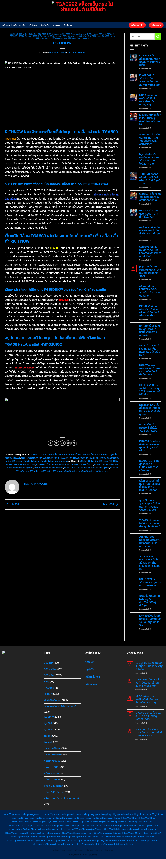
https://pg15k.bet (136, 814)
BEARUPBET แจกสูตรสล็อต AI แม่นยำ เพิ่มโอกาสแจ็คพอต (149, 465)
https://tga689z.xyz (54, 814)
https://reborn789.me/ (71, 829)
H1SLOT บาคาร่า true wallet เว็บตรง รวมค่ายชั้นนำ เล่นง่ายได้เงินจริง (149, 370)
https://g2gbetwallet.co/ (142, 836)
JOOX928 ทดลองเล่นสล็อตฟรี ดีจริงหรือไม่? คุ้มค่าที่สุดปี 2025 (149, 178)
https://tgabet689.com (58, 840)
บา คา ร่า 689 (76, 36)
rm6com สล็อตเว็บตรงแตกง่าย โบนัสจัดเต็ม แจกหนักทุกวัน (149, 232)
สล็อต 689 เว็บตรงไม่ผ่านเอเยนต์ (75, 38)
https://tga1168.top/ (103, 821)
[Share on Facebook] (50, 443)
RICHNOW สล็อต (43, 464)
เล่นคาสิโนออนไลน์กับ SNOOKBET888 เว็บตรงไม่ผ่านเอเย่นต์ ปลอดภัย (149, 485)
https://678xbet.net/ (143, 821)
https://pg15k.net (54, 818)
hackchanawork (77, 52)
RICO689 (49, 688)
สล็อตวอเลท (92, 684)
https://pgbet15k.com (74, 818)
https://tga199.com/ (148, 825)
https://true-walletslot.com (46, 833)
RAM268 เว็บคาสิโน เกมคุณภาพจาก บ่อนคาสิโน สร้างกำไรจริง (149, 330)
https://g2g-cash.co (117, 814)
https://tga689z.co (33, 814)
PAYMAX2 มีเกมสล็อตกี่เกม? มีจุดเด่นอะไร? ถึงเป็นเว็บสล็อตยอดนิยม (149, 311)
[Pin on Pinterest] (68, 443)
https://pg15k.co (37, 818)
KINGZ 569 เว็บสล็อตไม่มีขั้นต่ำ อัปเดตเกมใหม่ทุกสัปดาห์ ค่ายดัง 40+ (149, 80)
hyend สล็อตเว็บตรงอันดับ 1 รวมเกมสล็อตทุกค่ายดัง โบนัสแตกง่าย (149, 159)
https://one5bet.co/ (127, 825)
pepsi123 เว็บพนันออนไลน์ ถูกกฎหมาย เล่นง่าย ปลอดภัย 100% (150, 271)
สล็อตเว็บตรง (92, 677)
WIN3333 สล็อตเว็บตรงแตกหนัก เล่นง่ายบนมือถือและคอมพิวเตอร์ (149, 139)
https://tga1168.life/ (123, 821)
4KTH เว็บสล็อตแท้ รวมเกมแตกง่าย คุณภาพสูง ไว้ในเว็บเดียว (149, 350)
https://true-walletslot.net (45, 829)
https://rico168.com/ (85, 825)
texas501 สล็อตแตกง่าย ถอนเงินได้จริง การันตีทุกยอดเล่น (150, 197)
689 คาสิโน (23, 34)
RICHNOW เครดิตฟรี (61, 464)
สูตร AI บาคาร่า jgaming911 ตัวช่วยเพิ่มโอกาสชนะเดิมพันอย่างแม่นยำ (149, 505)
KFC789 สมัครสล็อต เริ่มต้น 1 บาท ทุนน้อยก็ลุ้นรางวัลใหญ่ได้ (150, 119)
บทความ (56, 25)
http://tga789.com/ (62, 821)
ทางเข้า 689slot (33, 36)
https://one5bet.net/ (106, 825)
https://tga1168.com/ (22, 821)
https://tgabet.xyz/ (42, 821)
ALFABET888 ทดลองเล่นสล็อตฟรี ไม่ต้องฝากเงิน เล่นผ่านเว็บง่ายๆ (150, 541)
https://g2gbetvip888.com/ (24, 836)
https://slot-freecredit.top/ (119, 844)
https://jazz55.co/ (152, 833)
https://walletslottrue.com (116, 829)
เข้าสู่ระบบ (33, 25)
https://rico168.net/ (64, 825)
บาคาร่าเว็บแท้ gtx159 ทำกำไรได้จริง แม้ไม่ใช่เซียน (148, 427)
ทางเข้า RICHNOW (72, 467)
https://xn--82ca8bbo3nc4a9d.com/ (111, 836)
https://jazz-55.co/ (90, 833)
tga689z (111, 34)
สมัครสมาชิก (19, 25)
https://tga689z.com (13, 814)
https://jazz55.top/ (70, 833)
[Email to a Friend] (62, 443)
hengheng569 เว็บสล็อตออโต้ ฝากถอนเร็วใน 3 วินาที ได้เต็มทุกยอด (150, 409)
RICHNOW (113, 461)
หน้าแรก (6, 25)
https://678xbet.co (17, 825)
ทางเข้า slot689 (48, 36)
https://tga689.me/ (37, 840)
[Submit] (158, 36)
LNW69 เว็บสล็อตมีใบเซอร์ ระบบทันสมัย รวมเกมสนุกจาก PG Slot (150, 620)
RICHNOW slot (12, 464)
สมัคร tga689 (103, 36)
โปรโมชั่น (45, 25)
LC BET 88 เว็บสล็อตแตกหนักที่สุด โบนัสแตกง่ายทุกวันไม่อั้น (149, 60)
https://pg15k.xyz (19, 818)
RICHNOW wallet (27, 464)
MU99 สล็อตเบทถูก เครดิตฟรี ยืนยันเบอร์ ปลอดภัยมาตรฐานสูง (149, 100)
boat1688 (108, 504)
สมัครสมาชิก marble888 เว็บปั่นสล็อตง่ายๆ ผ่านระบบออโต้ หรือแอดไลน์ (149, 563)
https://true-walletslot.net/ (61, 844)
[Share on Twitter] (56, 443)
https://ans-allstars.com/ (41, 825)
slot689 (42, 34)
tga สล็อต (93, 34)
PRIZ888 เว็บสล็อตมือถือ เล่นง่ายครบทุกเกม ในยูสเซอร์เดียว (149, 446)
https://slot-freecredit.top (18, 833)
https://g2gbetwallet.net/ (79, 836)
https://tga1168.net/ (83, 821)
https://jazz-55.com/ (111, 833)
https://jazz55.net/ (92, 829)
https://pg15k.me (154, 814)
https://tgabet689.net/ (82, 840)
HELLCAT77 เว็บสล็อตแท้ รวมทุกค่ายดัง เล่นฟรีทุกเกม (150, 582)
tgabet (13, 36)
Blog (46, 681)
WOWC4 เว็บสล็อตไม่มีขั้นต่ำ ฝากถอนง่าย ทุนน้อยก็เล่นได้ (149, 523)
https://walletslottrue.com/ (130, 840)
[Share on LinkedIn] (74, 443)
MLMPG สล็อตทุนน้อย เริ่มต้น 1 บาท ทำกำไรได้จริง (148, 213)
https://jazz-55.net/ (132, 833)
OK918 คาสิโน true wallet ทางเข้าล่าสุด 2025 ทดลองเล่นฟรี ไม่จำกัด (149, 389)
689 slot (14, 34)
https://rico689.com (74, 814)
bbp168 (14, 504)
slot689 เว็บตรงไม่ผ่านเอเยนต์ (75, 34)
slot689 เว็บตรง (54, 34)
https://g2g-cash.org (96, 814)
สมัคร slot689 (89, 36)
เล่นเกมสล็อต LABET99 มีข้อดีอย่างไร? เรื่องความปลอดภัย (149, 291)
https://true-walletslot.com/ (90, 844)
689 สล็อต (33, 34)
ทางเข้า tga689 (63, 36)
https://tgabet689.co (105, 840)
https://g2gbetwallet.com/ (52, 836)
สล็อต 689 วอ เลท (14, 461)
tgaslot (21, 36)
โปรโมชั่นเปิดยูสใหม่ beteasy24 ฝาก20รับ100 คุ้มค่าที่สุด (149, 600)
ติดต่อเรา (68, 25)
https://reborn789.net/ (20, 829)
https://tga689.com (16, 840)
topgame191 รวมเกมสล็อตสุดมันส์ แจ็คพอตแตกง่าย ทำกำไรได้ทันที (150, 251)
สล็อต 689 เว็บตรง (53, 38)
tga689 (102, 34)
